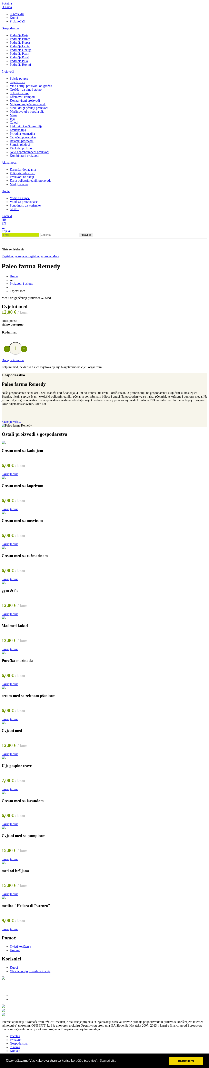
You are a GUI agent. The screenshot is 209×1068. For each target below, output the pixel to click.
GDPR (14, 209)
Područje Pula (19, 61)
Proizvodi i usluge (21, 283)
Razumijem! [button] (186, 1060)
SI (3, 227)
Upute (6, 191)
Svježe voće (17, 82)
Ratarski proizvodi (21, 141)
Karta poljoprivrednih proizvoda (30, 180)
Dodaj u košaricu (13, 360)
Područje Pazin (19, 53)
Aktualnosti (9, 162)
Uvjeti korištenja (20, 946)
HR (4, 219)
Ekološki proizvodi (22, 148)
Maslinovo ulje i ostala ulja (27, 111)
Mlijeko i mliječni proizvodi (28, 104)
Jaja (12, 119)
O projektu (17, 14)
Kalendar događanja (23, 169)
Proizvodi (8, 71)
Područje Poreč (19, 57)
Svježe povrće (19, 78)
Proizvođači (17, 21)
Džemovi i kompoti (22, 97)
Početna (7, 3)
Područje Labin (20, 46)
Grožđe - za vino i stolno (26, 89)
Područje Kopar (20, 42)
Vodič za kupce (20, 198)
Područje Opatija (20, 50)
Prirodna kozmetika (22, 133)
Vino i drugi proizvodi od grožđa (31, 86)
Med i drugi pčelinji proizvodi (29, 108)
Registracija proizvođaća (43, 256)
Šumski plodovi (20, 144)
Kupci (14, 17)
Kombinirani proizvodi (24, 155)
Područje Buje (19, 35)
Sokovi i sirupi (19, 93)
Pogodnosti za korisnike (25, 205)
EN (4, 223)
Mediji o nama (19, 184)
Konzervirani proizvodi (25, 100)
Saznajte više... (11, 421)
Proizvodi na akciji (22, 177)
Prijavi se (85, 234)
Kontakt (7, 216)
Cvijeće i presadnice (23, 137)
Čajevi (14, 122)
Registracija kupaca (15, 256)
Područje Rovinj (20, 64)
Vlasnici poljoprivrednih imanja (30, 971)
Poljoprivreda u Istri (22, 173)
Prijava (6, 230)
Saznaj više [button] (108, 1060)
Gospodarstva (10, 28)
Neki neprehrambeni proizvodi (29, 152)
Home (14, 276)
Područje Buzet (20, 39)
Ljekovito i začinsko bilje (26, 126)
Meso (13, 115)
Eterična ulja (18, 130)
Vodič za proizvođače (24, 201)
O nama (7, 7)
